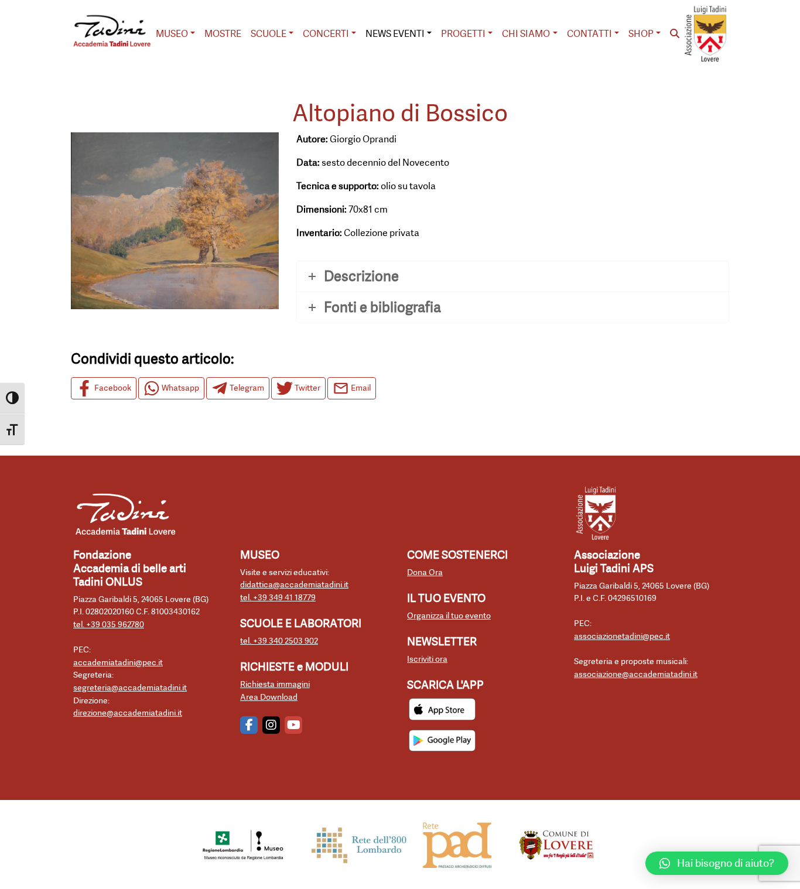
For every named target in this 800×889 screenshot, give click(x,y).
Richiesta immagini (275, 684)
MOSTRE (222, 33)
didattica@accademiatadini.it (294, 585)
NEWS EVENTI (395, 33)
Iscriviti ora (427, 659)
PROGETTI (463, 33)
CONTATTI (589, 33)
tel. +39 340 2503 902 (279, 641)
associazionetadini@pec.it (622, 636)
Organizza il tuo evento (449, 616)
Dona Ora (425, 572)
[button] (716, 863)
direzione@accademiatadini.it (127, 713)
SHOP (641, 33)
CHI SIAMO (526, 33)
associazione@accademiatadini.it (636, 674)
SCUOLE (268, 33)
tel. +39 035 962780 (108, 625)
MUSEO (172, 33)
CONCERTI (326, 33)
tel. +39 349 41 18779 (278, 598)
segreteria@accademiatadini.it (130, 688)
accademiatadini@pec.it (118, 663)
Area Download (269, 697)
